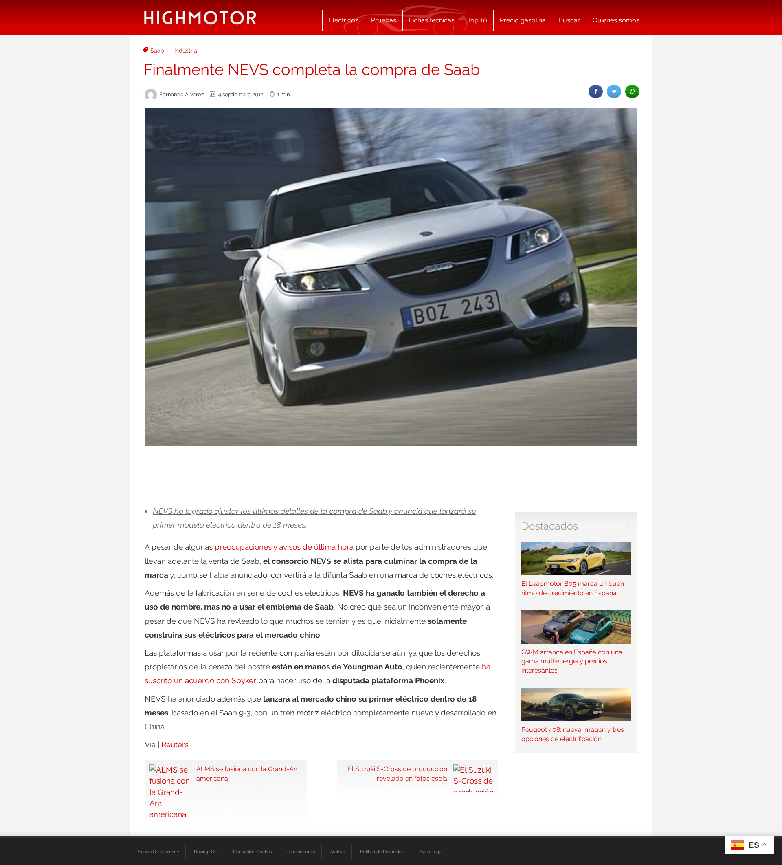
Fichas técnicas (432, 20)
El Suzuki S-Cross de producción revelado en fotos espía (397, 773)
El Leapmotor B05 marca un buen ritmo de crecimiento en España (572, 588)
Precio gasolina (523, 20)
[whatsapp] (632, 91)
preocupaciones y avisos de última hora (284, 546)
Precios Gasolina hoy (157, 851)
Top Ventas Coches (252, 851)
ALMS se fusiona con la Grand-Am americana (248, 773)
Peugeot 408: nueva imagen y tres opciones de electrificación (572, 734)
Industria (185, 50)
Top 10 (477, 20)
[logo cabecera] (200, 17)
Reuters (175, 744)
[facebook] (596, 91)
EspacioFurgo (300, 851)
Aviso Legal (431, 851)
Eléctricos (343, 20)
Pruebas (383, 20)
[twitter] (614, 91)
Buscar (569, 20)
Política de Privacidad (382, 851)
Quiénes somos (616, 20)
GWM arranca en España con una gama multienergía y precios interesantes (571, 661)
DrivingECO (205, 851)
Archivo (337, 851)
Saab (157, 50)
